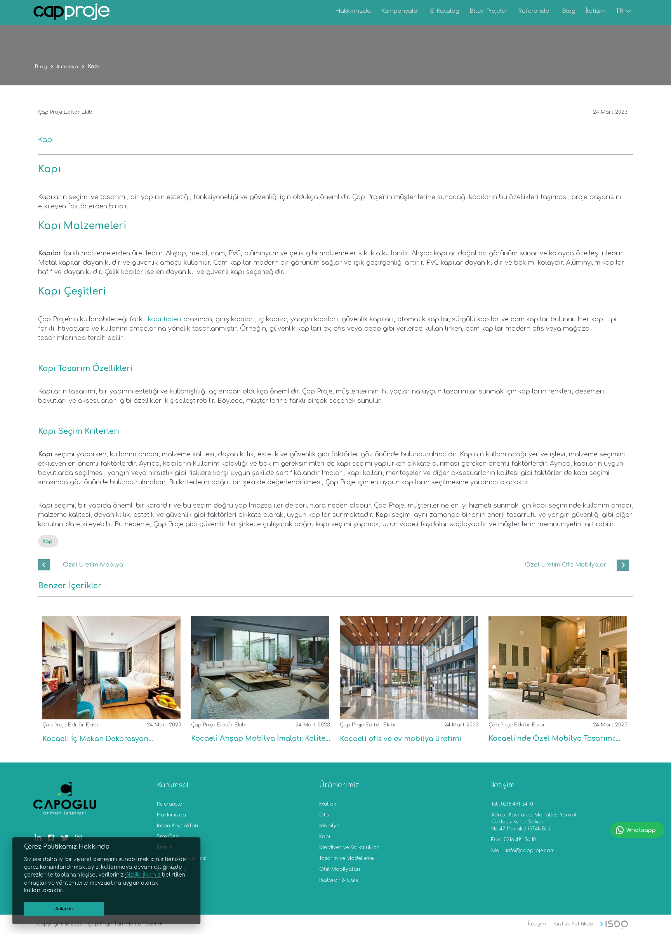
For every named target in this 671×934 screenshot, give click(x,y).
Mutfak (327, 804)
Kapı (48, 541)
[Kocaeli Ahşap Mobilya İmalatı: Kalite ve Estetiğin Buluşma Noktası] (257, 712)
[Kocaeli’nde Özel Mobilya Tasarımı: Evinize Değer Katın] (554, 712)
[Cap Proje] (71, 13)
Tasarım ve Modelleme (346, 858)
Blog (41, 66)
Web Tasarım (614, 924)
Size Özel (168, 836)
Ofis (324, 815)
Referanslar (170, 804)
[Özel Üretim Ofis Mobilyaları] (623, 565)
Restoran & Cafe (338, 880)
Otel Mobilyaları (339, 869)
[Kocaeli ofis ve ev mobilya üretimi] (405, 713)
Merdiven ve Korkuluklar (349, 847)
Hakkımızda (171, 815)
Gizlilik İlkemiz (142, 875)
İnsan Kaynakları (177, 825)
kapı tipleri (164, 319)
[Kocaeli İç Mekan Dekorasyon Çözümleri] (108, 713)
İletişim (537, 924)
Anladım (64, 908)
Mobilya (329, 825)
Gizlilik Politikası (573, 924)
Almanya (67, 66)
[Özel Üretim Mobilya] (44, 564)
